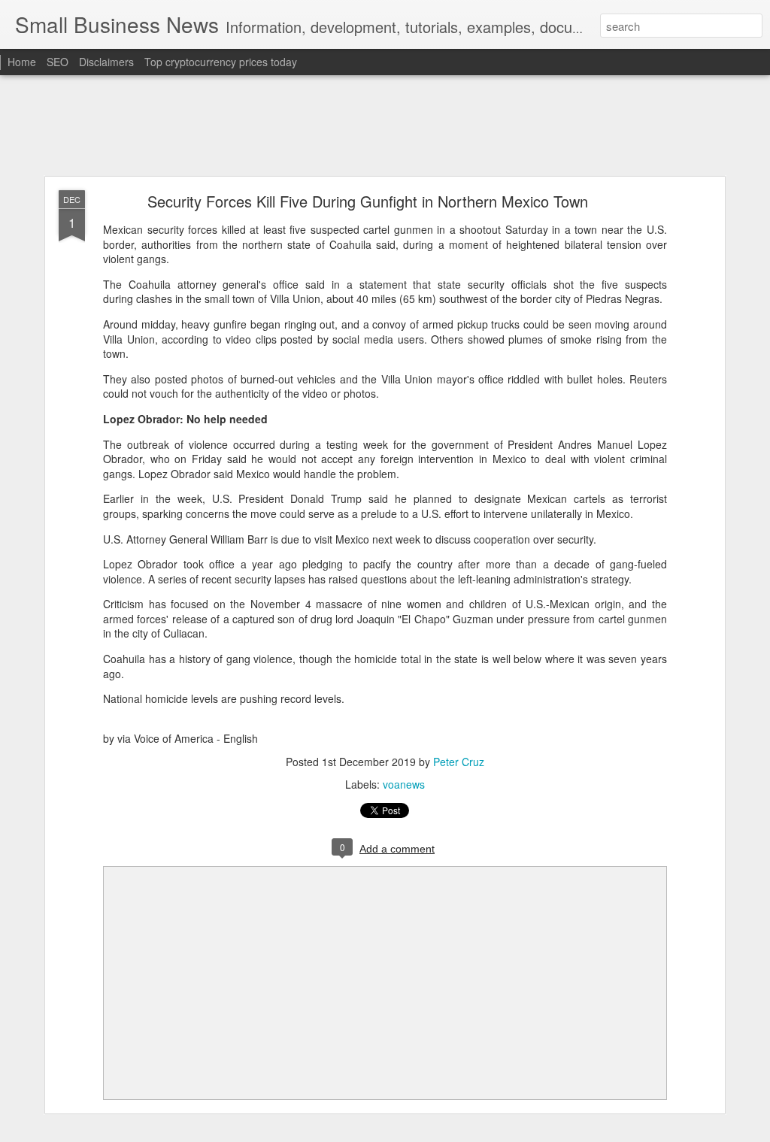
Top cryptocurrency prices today (220, 61)
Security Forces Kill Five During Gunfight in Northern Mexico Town (370, 201)
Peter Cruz (458, 761)
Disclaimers (106, 61)
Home (22, 61)
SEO (57, 61)
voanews (404, 784)
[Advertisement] (385, 126)
